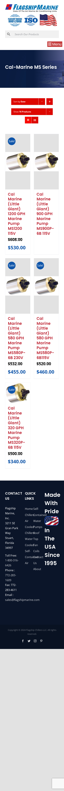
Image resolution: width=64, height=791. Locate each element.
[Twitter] (29, 641)
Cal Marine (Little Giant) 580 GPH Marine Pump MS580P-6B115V (45, 338)
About (36, 569)
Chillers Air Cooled (28, 521)
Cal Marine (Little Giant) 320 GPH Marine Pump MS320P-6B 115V (16, 428)
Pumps (36, 527)
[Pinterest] (41, 641)
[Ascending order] (49, 101)
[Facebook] (23, 641)
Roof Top (36, 536)
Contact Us (36, 560)
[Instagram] (35, 641)
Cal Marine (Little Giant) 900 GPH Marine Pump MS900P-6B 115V (45, 214)
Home (28, 509)
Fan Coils (36, 548)
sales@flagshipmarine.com (22, 600)
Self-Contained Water (36, 515)
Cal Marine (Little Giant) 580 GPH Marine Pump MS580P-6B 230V (16, 338)
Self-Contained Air (28, 557)
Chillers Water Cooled (28, 539)
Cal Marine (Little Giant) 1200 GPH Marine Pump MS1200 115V (16, 214)
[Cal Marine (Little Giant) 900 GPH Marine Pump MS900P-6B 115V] (46, 161)
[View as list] (35, 120)
